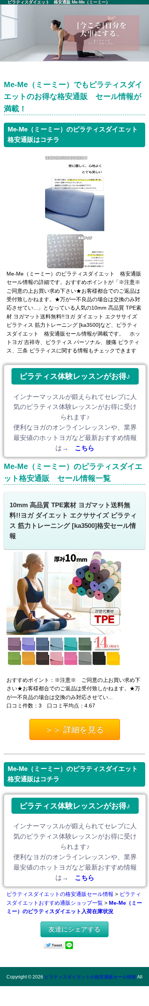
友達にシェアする (74, 929)
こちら (84, 448)
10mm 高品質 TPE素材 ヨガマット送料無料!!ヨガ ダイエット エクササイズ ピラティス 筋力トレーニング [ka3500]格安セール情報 (73, 520)
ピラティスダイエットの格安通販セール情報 (59, 894)
